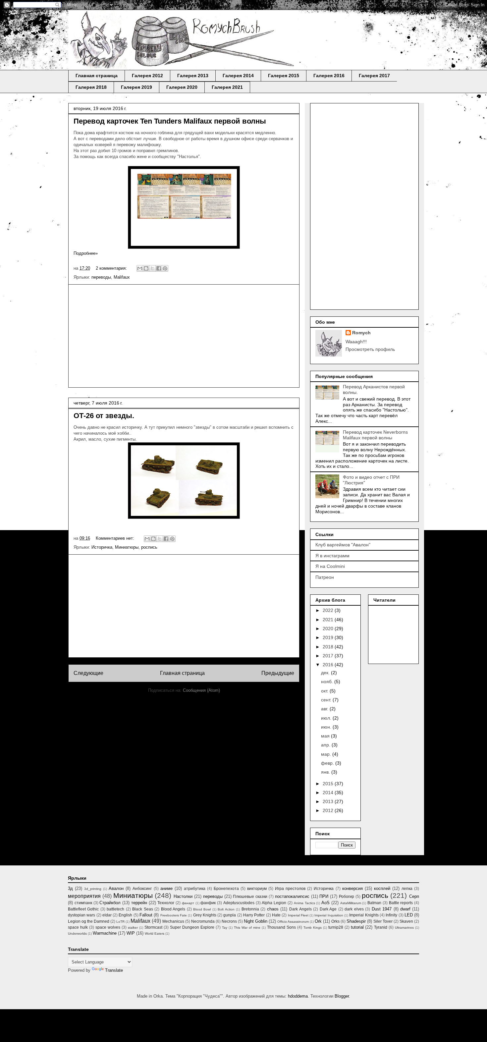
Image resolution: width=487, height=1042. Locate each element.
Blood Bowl (202, 909)
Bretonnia (250, 909)
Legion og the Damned (88, 921)
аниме (166, 888)
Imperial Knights (363, 915)
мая (326, 736)
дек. (326, 672)
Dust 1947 (382, 908)
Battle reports (401, 903)
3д (70, 888)
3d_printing (92, 889)
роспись (149, 547)
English (125, 915)
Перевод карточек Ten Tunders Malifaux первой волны (170, 121)
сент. (327, 699)
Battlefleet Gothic (83, 909)
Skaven (406, 921)
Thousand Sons (281, 927)
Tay (224, 927)
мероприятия (84, 896)
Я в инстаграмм (332, 555)
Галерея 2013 (192, 75)
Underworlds (77, 933)
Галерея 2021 (227, 87)
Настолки (183, 896)
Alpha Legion (274, 903)
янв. (326, 772)
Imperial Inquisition (328, 915)
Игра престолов (290, 888)
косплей (382, 888)
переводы (101, 277)
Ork (318, 921)
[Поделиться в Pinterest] (165, 268)
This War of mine (247, 927)
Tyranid (380, 927)
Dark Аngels (300, 909)
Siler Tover (383, 921)
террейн (139, 902)
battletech (115, 909)
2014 (329, 792)
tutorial (357, 927)
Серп (414, 896)
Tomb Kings (312, 927)
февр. (328, 763)
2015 (329, 783)
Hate (276, 915)
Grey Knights (204, 915)
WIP (131, 933)
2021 (329, 619)
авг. (325, 708)
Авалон (116, 888)
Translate (114, 970)
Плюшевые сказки (250, 896)
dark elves (354, 909)
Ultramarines (404, 927)
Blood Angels (173, 909)
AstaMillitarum (350, 903)
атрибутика (194, 888)
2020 (329, 628)
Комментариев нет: (115, 538)
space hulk (78, 927)
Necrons (229, 921)
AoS (325, 902)
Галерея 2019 (136, 87)
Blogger (342, 996)
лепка (407, 888)
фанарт (188, 903)
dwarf (405, 908)
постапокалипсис (292, 896)
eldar (107, 915)
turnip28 (335, 927)
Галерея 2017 (374, 75)
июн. (327, 727)
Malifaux (122, 277)
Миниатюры (126, 547)
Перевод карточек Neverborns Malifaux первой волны (375, 434)
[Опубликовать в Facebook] (158, 268)
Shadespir (356, 921)
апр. (326, 744)
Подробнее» (86, 253)
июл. (327, 718)
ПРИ (323, 896)
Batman (374, 903)
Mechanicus (173, 921)
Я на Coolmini (330, 566)
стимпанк (83, 903)
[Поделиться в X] (152, 268)
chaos (273, 908)
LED (409, 914)
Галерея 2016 (329, 75)
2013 (329, 801)
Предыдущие (277, 673)
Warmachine (105, 933)
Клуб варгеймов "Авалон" (342, 544)
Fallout (145, 914)
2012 (329, 810)
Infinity (391, 915)
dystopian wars (81, 915)
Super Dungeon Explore (192, 927)
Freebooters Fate (173, 915)
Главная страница (97, 75)
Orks (335, 921)
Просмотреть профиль (370, 349)
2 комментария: (112, 268)
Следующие (88, 673)
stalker (133, 927)
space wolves (107, 927)
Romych (361, 332)
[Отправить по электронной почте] (139, 268)
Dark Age (328, 909)
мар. (326, 754)
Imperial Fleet (298, 915)
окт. (325, 690)
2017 (329, 655)
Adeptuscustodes (238, 903)
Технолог (165, 903)
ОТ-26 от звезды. (104, 415)
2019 (329, 637)
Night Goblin (255, 921)
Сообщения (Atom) (201, 690)
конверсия (352, 888)
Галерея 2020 (181, 87)
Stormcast (153, 927)
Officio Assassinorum (293, 921)
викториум (257, 888)
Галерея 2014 (238, 75)
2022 (329, 610)
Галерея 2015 (283, 75)
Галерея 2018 (91, 87)
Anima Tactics (304, 903)
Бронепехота (226, 888)
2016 (329, 664)
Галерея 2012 (147, 75)
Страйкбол (110, 902)
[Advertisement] (184, 336)
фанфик (208, 903)
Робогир (346, 896)
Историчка (101, 547)
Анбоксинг (142, 888)
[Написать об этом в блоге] (146, 268)
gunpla (229, 915)
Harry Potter (254, 915)
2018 (329, 646)
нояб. (327, 681)
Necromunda (203, 921)
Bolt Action (226, 909)
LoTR (120, 921)
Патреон (324, 577)
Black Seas (142, 909)
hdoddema (298, 996)
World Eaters (154, 933)
